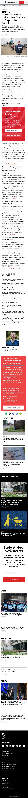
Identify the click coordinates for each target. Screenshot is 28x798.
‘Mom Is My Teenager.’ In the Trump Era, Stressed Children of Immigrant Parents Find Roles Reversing (13, 318)
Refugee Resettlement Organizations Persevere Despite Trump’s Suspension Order (12, 307)
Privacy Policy (5, 773)
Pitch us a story (5, 757)
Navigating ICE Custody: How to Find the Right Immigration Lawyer (11, 502)
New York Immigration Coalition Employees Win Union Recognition (12, 614)
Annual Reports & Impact (7, 753)
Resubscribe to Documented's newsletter (11, 762)
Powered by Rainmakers (14, 796)
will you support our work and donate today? (13, 393)
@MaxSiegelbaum (5, 351)
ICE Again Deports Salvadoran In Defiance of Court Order (11, 288)
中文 (20, 5)
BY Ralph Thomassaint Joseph (7, 506)
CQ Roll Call (11, 234)
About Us (4, 772)
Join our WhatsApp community (9, 764)
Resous (2, 531)
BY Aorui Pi (5, 442)
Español (16, 5)
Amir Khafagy (4, 616)
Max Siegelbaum (5, 34)
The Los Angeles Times (8, 92)
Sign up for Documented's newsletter (10, 760)
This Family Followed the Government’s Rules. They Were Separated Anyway (13, 284)
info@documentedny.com (7, 784)
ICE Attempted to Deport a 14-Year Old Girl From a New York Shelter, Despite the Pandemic (13, 312)
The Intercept (13, 198)
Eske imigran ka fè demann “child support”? (13, 534)
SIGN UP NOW (14, 579)
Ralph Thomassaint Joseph (7, 659)
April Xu (3, 673)
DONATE (21, 2)
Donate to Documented (13, 407)
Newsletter (4, 9)
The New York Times (11, 164)
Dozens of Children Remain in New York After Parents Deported (12, 279)
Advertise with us (5, 755)
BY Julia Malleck (6, 467)
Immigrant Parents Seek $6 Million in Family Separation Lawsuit (12, 301)
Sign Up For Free (13, 135)
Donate (3, 759)
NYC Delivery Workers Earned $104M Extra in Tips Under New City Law (12, 628)
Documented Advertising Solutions (9, 788)
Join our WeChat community (8, 768)
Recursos (5, 436)
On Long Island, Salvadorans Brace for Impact (12, 323)
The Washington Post (16, 269)
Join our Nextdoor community (8, 766)
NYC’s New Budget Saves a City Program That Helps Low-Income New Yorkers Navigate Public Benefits (13, 702)
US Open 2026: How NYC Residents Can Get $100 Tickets (12, 670)
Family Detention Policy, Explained (11, 298)
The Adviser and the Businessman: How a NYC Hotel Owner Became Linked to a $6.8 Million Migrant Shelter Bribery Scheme (13, 717)
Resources (3, 498)
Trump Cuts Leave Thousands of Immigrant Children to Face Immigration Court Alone (13, 293)
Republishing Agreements (7, 770)
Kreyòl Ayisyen (25, 5)
